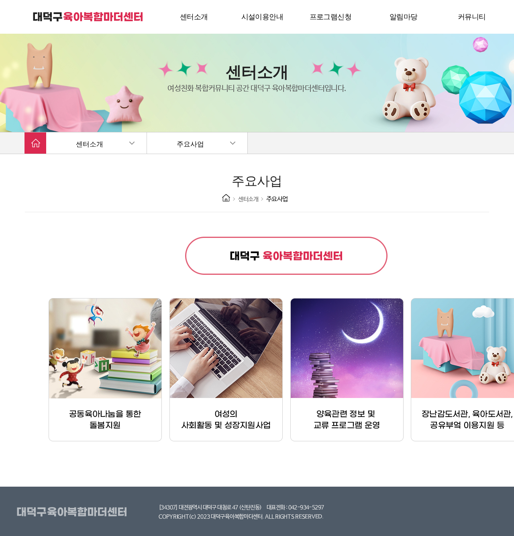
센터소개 (89, 144)
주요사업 (190, 144)
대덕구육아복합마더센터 (73, 512)
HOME (226, 197)
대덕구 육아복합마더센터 (88, 17)
